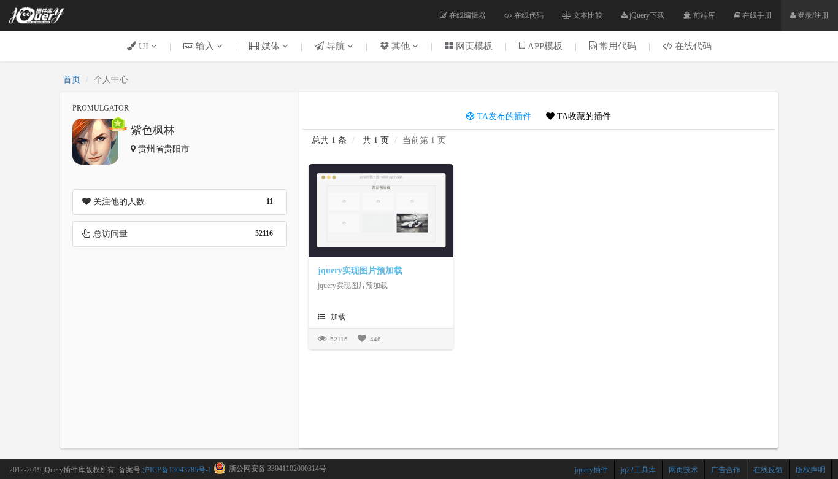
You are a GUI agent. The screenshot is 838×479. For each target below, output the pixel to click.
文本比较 (586, 15)
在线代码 (528, 15)
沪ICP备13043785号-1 (177, 469)
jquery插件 (591, 469)
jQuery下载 (646, 15)
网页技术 (683, 469)
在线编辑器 (466, 15)
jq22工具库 (638, 469)
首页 (71, 79)
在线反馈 (768, 469)
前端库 (703, 15)
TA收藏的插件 (583, 116)
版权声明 (810, 469)
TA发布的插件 (503, 116)
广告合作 (725, 469)
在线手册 (756, 15)
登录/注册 (812, 15)
